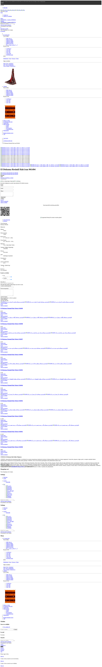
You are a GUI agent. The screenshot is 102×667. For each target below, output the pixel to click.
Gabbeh (5, 86)
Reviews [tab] (5, 221)
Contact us (5, 15)
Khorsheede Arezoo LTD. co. (18, 466)
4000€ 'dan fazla (9, 43)
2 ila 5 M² (8, 51)
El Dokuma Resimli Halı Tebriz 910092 (12, 416)
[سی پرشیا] (8, 19)
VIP (4, 134)
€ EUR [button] (2, 5)
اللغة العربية (11, 490)
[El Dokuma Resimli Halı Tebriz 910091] (40, 425)
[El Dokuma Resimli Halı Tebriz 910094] (38, 379)
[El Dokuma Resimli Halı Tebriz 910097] (38, 332)
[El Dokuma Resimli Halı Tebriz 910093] (34, 394)
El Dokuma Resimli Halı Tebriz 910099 (12, 308)
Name (2, 185)
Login (4, 478)
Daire (17, 58)
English (10, 487)
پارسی (9, 485)
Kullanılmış (11, 64)
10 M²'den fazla (9, 54)
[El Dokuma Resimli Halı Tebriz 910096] (34, 348)
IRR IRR (5, 7)
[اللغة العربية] (11, 10)
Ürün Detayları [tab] (6, 219)
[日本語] (24, 10)
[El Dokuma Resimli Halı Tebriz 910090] (40, 440)
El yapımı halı (6, 34)
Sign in (2, 656)
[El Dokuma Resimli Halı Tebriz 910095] (36, 363)
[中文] (13, 10)
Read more (42, 1)
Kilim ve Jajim (6, 120)
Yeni (7, 64)
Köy (7, 63)
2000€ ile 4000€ (9, 42)
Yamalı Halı (6, 123)
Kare (10, 58)
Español (10, 488)
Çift (4, 64)
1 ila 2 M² (8, 49)
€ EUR (4, 480)
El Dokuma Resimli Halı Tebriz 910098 (12, 324)
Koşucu (13, 58)
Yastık (7, 125)
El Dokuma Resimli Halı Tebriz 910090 (12, 447)
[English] (4, 10)
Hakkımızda (6, 130)
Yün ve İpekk (6, 66)
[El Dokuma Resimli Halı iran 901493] (51, 172)
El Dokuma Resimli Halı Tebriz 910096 (12, 354)
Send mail (3, 197)
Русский (10, 494)
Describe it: (3, 281)
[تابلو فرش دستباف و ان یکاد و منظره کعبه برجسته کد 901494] (15, 147)
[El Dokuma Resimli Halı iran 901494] (15, 163)
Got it (2, 2)
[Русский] (20, 10)
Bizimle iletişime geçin (8, 133)
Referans (3, 224)
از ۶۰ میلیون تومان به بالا (11, 44)
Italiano (9, 496)
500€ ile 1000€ (9, 39)
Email (2, 188)
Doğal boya (12, 66)
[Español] (6, 10)
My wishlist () (6, 627)
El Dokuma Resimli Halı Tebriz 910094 (12, 385)
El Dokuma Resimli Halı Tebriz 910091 (12, 431)
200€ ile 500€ (9, 91)
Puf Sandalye (9, 128)
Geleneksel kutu (9, 129)
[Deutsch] (8, 10)
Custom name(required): (6, 285)
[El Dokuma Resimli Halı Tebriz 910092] (37, 409)
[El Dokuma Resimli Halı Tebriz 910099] (37, 302)
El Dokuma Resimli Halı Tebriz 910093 (12, 401)
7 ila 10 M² (8, 53)
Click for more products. (6, 25)
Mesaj (2, 191)
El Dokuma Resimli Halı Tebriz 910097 (12, 339)
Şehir (4, 63)
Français (10, 493)
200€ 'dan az (9, 38)
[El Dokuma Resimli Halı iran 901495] (51, 174)
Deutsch (10, 489)
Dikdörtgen (5, 58)
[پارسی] (2, 10)
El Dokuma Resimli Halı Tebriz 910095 (12, 370)
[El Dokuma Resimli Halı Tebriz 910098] (36, 317)
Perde (7, 126)
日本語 (9, 497)
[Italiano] (22, 10)
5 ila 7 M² (8, 52)
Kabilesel (11, 63)
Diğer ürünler (6, 124)
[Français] (18, 10)
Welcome (5, 477)
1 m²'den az (8, 48)
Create (15, 629)
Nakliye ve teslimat (7, 16)
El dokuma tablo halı (7, 121)
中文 (9, 492)
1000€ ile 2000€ (9, 41)
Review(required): (5, 288)
